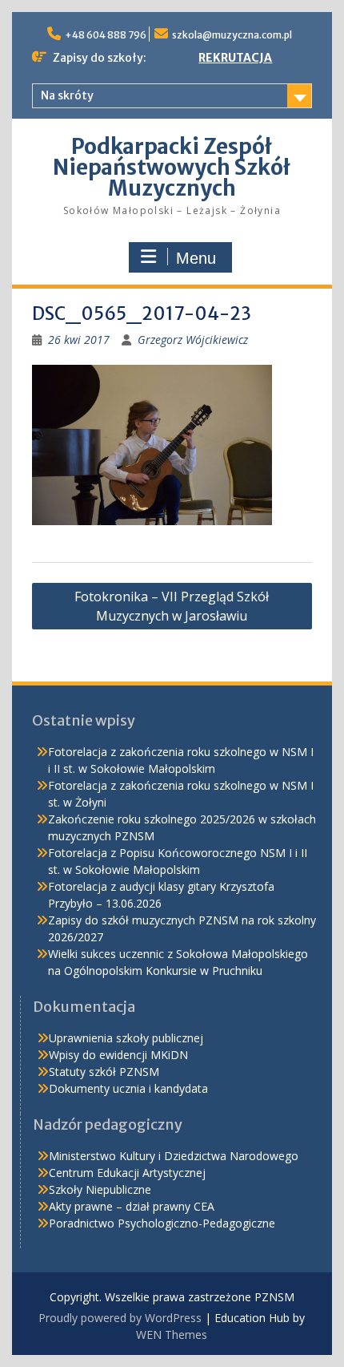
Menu (196, 258)
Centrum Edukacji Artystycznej (127, 1172)
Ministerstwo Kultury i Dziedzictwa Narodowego (173, 1155)
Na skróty (67, 95)
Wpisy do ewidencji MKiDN (118, 1054)
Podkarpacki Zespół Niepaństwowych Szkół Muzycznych (171, 167)
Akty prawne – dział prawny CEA (131, 1206)
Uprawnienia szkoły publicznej (126, 1037)
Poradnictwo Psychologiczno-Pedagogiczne (162, 1223)
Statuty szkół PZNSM (104, 1071)
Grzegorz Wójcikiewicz (193, 339)
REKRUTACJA (235, 58)
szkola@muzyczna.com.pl (232, 35)
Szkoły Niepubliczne (100, 1189)
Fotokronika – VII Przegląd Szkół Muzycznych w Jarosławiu (171, 606)
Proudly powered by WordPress (120, 1317)
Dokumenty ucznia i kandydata (128, 1088)
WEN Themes (171, 1334)
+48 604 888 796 (105, 35)
